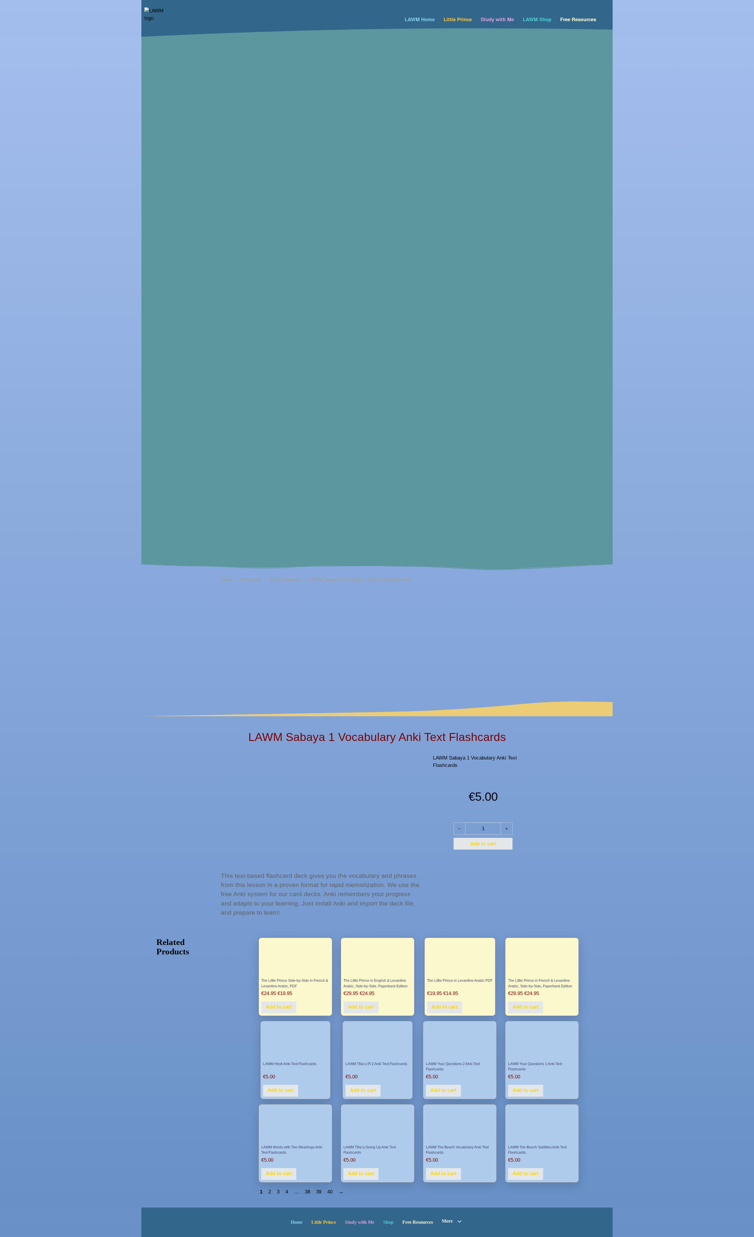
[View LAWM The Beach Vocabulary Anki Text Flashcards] (460, 1125)
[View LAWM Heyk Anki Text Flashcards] (295, 1042)
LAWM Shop (537, 19)
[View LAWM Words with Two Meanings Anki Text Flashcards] (295, 1125)
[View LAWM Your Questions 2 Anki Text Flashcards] (460, 1042)
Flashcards (251, 579)
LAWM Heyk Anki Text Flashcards (289, 1064)
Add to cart (279, 1007)
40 (330, 1192)
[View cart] (604, 18)
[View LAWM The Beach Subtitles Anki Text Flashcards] (542, 1125)
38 (307, 1192)
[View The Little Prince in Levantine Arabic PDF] (459, 958)
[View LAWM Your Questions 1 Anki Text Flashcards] (542, 1042)
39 (318, 1192)
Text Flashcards (284, 579)
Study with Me (497, 19)
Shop (388, 1222)
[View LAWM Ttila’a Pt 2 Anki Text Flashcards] (377, 1042)
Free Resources (578, 19)
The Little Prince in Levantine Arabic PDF (459, 981)
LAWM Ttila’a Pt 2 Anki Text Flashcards (376, 1064)
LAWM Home (420, 19)
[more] (459, 1221)
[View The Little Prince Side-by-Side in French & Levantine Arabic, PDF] (295, 958)
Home (227, 579)
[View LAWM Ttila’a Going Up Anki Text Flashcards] (377, 1125)
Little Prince (458, 19)
